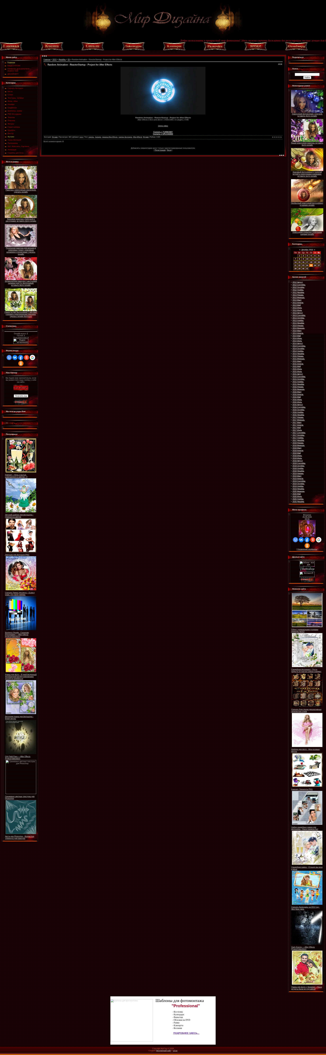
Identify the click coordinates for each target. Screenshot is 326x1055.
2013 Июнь (297, 308)
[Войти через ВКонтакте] (14, 357)
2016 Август (298, 405)
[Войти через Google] (32, 357)
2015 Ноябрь (298, 382)
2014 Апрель (298, 333)
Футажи (11, 137)
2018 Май (297, 453)
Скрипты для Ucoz (16, 153)
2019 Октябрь (298, 484)
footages (98, 137)
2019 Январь (298, 473)
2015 (54, 59)
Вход (169, 150)
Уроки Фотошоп (14, 140)
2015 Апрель (298, 364)
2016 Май (297, 397)
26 (315, 265)
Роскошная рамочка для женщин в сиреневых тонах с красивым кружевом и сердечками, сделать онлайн (21, 251)
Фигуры (11, 124)
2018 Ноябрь (298, 468)
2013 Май (297, 305)
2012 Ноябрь (298, 290)
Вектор (11, 133)
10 (307, 259)
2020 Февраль (299, 491)
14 (295, 262)
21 (295, 265)
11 (311, 259)
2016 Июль (297, 402)
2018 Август (298, 461)
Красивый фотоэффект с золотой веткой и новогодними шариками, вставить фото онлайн (307, 174)
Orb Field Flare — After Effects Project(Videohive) (17, 757)
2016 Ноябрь (298, 412)
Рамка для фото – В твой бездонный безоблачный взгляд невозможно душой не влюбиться (21, 677)
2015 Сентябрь (299, 377)
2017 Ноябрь (298, 438)
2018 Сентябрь (299, 463)
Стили (10, 95)
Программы (13, 143)
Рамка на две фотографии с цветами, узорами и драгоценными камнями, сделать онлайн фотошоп (21, 314)
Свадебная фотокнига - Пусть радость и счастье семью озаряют (306, 670)
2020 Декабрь (298, 501)
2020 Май (297, 494)
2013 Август (298, 313)
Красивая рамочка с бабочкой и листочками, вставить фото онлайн (21, 220)
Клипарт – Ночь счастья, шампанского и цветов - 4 (16, 476)
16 (303, 262)
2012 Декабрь (298, 292)
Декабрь (62, 59)
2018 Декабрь (298, 471)
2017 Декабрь (298, 440)
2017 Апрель (298, 425)
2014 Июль (297, 341)
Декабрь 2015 (307, 250)
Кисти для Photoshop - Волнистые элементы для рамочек (19, 837)
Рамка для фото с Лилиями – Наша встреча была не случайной (306, 988)
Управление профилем (307, 549)
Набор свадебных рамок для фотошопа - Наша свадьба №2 (304, 828)
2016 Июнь (297, 399)
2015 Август (298, 374)
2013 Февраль (299, 297)
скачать (91, 137)
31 (307, 269)
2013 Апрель (298, 303)
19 (315, 262)
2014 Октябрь (298, 348)
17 (307, 262)
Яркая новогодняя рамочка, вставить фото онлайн (307, 144)
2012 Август (298, 282)
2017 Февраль (299, 420)
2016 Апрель (298, 394)
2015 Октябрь (298, 379)
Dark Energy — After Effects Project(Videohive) (303, 948)
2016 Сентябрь (299, 407)
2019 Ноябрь (298, 486)
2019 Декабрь (298, 489)
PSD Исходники (14, 114)
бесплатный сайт (163, 1051)
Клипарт (11, 104)
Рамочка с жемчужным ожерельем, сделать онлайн (21, 191)
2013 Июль (297, 310)
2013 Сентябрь (299, 315)
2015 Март (297, 361)
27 (319, 265)
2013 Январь (298, 295)
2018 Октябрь (298, 466)
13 (319, 259)
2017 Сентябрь (299, 433)
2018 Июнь (297, 456)
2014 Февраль (299, 328)
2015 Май (297, 366)
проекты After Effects (109, 137)
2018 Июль (297, 458)
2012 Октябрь (298, 287)
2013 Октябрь (298, 318)
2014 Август (298, 343)
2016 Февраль (299, 389)
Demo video (163, 126)
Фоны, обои (12, 101)
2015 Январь (298, 356)
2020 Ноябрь (298, 499)
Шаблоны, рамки (15, 111)
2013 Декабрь (298, 323)
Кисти (10, 91)
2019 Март (297, 476)
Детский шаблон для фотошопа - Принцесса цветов (19, 516)
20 (319, 262)
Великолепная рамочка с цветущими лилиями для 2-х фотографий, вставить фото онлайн (21, 283)
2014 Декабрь (298, 354)
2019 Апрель (298, 479)
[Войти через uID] (9, 357)
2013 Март (297, 300)
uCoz (175, 1051)
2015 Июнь (297, 369)
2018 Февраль (299, 445)
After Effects (137, 137)
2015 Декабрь (298, 384)
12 (315, 259)
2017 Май (297, 428)
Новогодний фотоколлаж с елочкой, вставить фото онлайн (307, 115)
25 (69, 59)
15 (299, 262)
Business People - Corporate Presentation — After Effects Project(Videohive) (17, 635)
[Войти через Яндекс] (26, 357)
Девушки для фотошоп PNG (17, 555)
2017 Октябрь (298, 435)
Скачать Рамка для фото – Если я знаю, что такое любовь (19, 594)
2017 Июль (297, 430)
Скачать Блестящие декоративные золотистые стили (306, 710)
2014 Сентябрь (299, 346)
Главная (46, 59)
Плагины (11, 121)
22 (299, 265)
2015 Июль (297, 371)
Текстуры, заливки (16, 98)
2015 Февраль (299, 359)
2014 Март (297, 331)
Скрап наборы (14, 127)
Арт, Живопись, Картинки (18, 146)
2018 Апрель (298, 450)
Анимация (12, 150)
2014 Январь (298, 326)
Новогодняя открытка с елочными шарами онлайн (307, 233)
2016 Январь (298, 387)
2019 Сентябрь (299, 481)
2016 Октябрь (298, 410)
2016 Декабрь (298, 415)
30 (303, 269)
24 (307, 265)
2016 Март (297, 392)
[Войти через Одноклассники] (20, 363)
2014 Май (297, 336)
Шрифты (11, 130)
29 (299, 269)
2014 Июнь (297, 338)
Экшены (11, 117)
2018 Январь (298, 443)
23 (303, 265)
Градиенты (12, 108)
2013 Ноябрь (298, 320)
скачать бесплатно (125, 137)
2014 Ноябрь (298, 351)
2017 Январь (298, 417)
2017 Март (297, 422)
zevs (81, 137)
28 (295, 269)
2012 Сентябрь (299, 285)
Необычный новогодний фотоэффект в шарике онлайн (307, 204)
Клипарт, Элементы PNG (302, 789)
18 (311, 262)
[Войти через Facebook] (20, 357)
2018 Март (297, 448)
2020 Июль (297, 496)
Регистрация (160, 150)
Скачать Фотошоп (15, 88)
